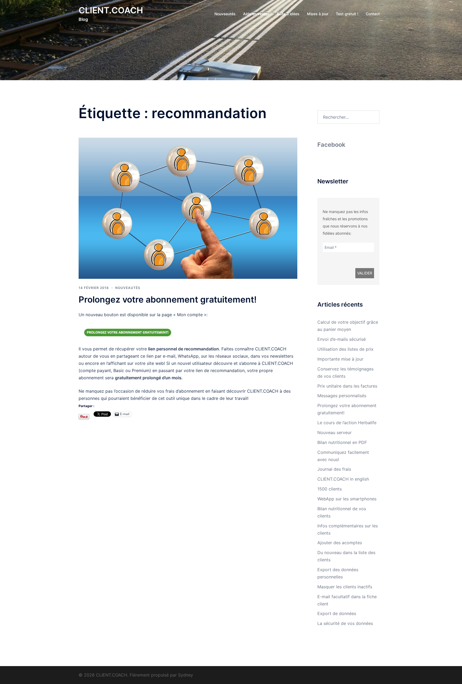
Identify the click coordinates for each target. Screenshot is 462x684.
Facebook (331, 144)
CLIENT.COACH (111, 10)
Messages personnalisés (341, 395)
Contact (373, 13)
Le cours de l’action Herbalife (346, 422)
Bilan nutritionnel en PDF (342, 442)
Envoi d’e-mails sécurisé (341, 339)
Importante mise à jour (340, 359)
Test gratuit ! (347, 13)
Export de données (336, 613)
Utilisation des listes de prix (345, 349)
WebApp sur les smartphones (346, 498)
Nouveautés (225, 13)
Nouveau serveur (334, 432)
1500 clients (329, 489)
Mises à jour (317, 13)
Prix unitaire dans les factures (347, 386)
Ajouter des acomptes (339, 542)
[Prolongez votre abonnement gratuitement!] (188, 207)
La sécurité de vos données (345, 623)
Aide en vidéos (256, 13)
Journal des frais (334, 469)
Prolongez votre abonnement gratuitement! (168, 299)
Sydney (185, 675)
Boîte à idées (288, 13)
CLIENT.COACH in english (343, 479)
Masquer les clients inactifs (344, 586)
